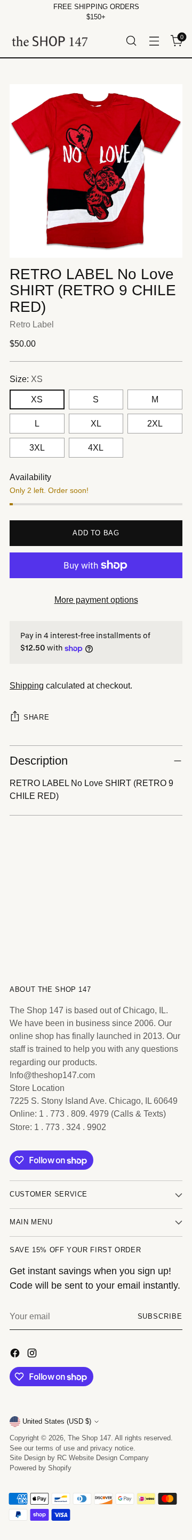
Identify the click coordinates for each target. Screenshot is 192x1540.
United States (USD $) (56, 1421)
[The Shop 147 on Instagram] (33, 1355)
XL (96, 423)
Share (36, 717)
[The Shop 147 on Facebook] (16, 1355)
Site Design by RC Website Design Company (79, 1458)
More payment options (96, 599)
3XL (37, 447)
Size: (26, 379)
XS (37, 399)
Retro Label (32, 324)
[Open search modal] (131, 41)
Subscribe (160, 1316)
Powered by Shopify (40, 1468)
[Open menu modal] (154, 41)
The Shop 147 (89, 1438)
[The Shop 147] (50, 41)
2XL (155, 423)
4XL (95, 447)
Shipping (27, 685)
